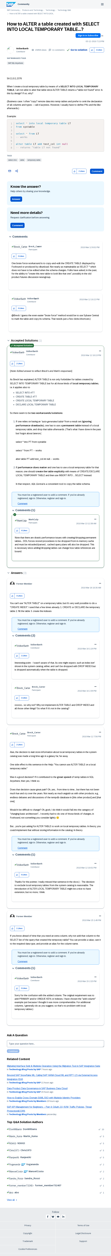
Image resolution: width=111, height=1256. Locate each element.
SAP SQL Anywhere (15, 63)
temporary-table (33, 160)
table (22, 160)
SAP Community (13, 10)
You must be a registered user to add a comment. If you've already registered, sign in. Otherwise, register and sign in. (51, 497)
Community (23, 4)
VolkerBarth (22, 48)
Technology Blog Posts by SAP (25, 1069)
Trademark (28, 1241)
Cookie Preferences (27, 1249)
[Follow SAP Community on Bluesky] (53, 1217)
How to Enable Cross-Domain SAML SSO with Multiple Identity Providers (44, 1098)
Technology (50, 10)
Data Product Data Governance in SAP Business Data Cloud (37, 1088)
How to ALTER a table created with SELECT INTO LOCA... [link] (32, 14)
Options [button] (102, 36)
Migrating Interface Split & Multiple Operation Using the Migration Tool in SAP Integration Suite (53, 1066)
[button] (92, 50)
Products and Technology (32, 10)
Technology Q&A (64, 10)
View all (11, 1200)
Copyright (27, 1233)
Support (83, 1241)
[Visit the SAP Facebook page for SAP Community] (48, 1217)
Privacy (27, 1225)
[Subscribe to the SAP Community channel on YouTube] (58, 1217)
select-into (12, 160)
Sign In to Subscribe (88, 35)
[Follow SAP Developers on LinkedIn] (63, 1217)
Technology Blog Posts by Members (27, 1101)
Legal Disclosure (83, 1233)
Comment (97, 171)
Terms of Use (83, 1225)
